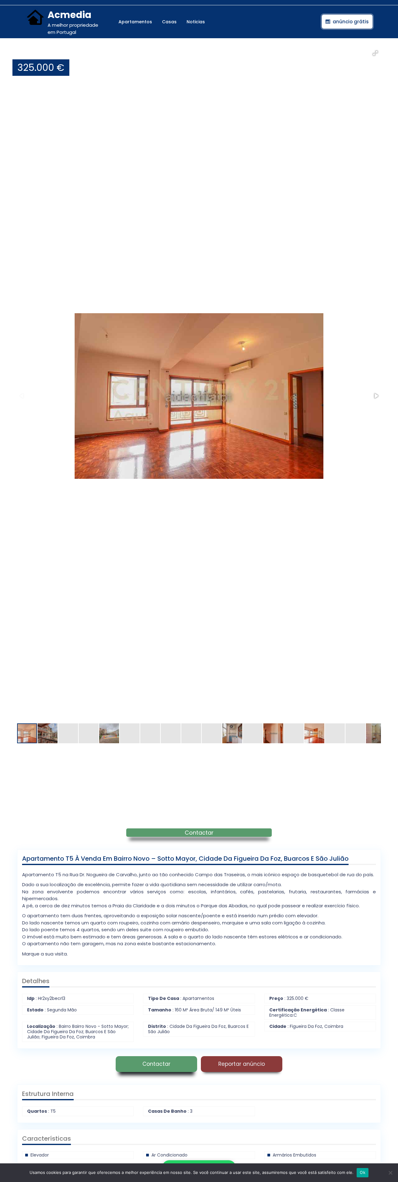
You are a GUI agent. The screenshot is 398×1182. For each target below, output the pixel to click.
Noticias (196, 22)
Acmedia (69, 14)
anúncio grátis (351, 21)
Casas (169, 22)
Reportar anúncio (241, 1064)
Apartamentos (135, 22)
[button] (375, 53)
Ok (362, 1172)
